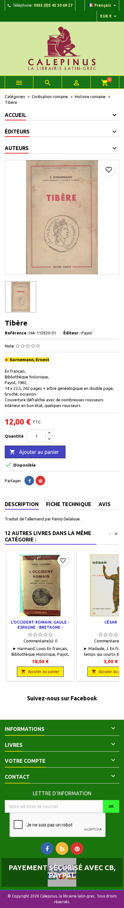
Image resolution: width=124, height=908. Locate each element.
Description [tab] (22, 504)
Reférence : (16, 333)
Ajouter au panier (34, 452)
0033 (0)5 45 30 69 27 (53, 5)
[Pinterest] (40, 480)
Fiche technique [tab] (68, 504)
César (110, 622)
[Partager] (29, 480)
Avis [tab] (105, 504)
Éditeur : (71, 333)
